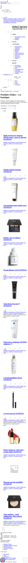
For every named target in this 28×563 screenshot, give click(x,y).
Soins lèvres (17, 57)
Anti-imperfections (19, 69)
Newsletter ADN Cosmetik (9, 558)
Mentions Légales (7, 544)
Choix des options (18, 313)
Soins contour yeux (19, 54)
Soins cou (17, 55)
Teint (16, 80)
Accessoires (17, 84)
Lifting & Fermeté (19, 72)
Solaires (17, 39)
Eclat (16, 68)
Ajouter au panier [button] (18, 143)
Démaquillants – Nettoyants (18, 47)
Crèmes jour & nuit (19, 53)
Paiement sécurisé (7, 546)
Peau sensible (18, 66)
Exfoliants (17, 49)
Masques (17, 50)
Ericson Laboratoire (14, 20)
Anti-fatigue (17, 70)
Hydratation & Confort (20, 36)
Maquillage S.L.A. (7, 74)
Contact (5, 87)
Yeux (16, 82)
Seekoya (14, 561)
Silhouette (17, 38)
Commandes (6, 556)
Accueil (5, 17)
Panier (4, 555)
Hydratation (17, 65)
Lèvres (16, 83)
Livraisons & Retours (8, 548)
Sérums (16, 51)
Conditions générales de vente (10, 545)
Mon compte (4, 2)
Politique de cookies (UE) (9, 559)
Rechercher (3, 3)
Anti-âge (17, 73)
